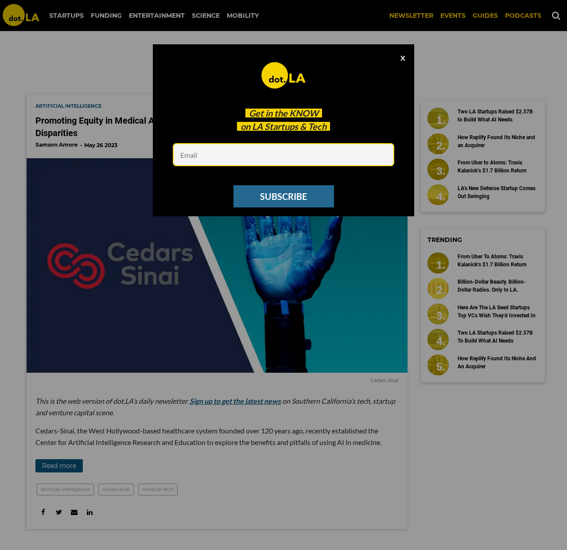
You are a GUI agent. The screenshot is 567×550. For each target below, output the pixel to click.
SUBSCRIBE (283, 196)
